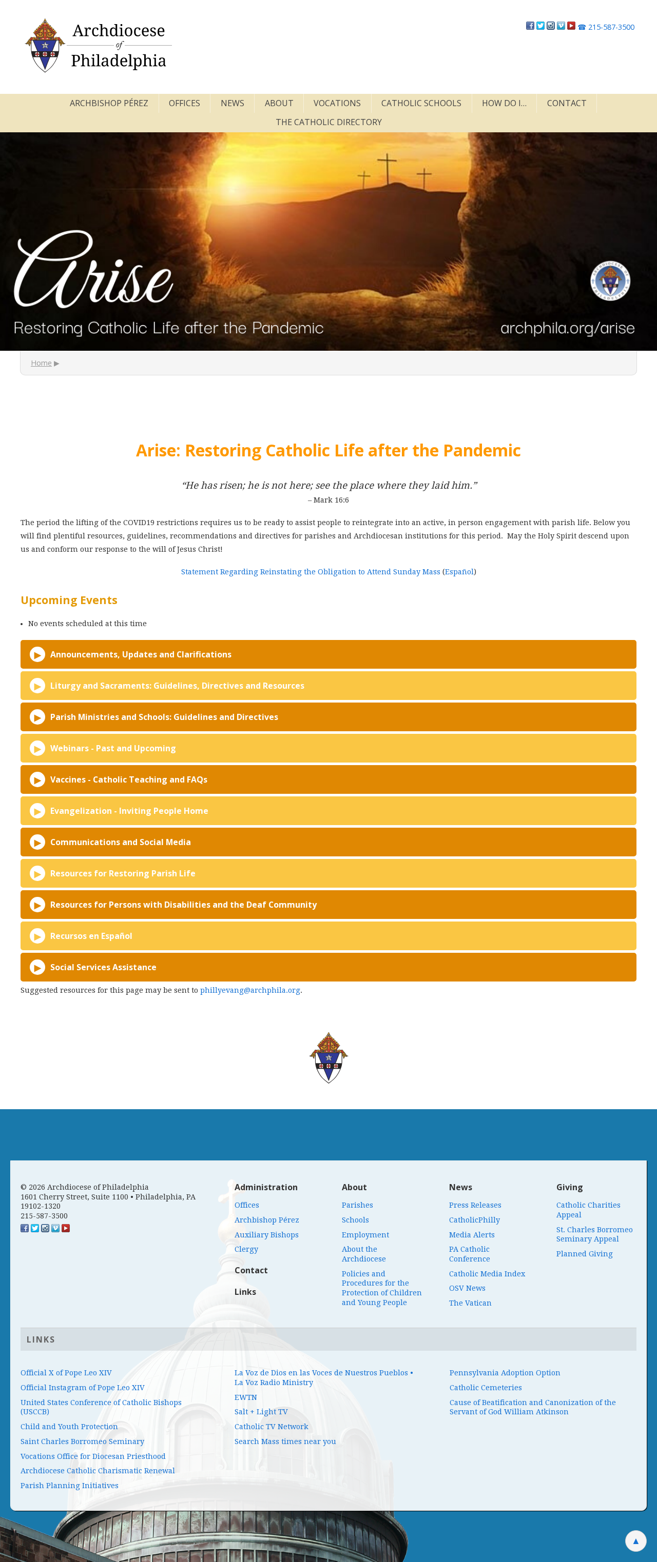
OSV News (467, 1288)
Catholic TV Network (271, 1427)
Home (41, 363)
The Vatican (470, 1303)
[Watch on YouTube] (571, 27)
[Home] (98, 45)
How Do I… (504, 103)
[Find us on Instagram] (551, 27)
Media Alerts (472, 1235)
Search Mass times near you (285, 1441)
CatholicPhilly (474, 1220)
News (232, 103)
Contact (567, 103)
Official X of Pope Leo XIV (66, 1373)
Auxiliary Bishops (267, 1235)
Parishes (357, 1205)
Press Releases (475, 1205)
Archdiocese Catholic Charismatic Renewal (98, 1471)
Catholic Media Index (487, 1274)
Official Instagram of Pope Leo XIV (83, 1388)
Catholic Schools (421, 103)
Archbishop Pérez (109, 103)
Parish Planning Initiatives (70, 1485)
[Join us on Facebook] (530, 27)
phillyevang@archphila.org (250, 990)
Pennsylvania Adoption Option (505, 1373)
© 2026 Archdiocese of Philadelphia (85, 1187)
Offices (184, 103)
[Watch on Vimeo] (561, 27)
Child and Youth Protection (69, 1427)
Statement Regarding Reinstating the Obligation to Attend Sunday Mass (310, 572)
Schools (355, 1220)
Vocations (337, 103)
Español (459, 572)
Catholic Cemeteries (486, 1388)
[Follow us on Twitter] (540, 27)
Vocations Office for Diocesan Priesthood (93, 1456)
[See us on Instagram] (45, 1230)
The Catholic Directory (329, 122)
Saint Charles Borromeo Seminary (82, 1441)
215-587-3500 (605, 27)
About (279, 103)
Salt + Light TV (261, 1412)
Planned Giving (584, 1254)
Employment (365, 1235)
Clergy (246, 1249)
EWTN (246, 1397)
